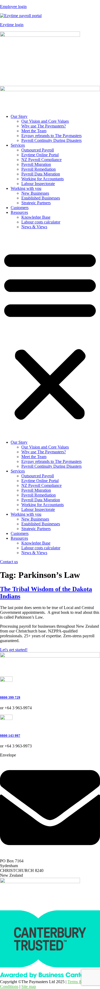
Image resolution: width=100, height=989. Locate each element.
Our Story (19, 116)
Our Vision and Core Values (45, 121)
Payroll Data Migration (40, 174)
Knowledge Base (35, 217)
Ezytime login (11, 24)
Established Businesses (40, 198)
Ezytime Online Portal (40, 155)
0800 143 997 (10, 736)
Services (18, 145)
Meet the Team (33, 131)
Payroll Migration (36, 164)
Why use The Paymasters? (43, 126)
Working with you (26, 188)
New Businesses (35, 193)
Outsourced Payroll (37, 150)
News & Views (34, 227)
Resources (19, 212)
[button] (50, 335)
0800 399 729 (10, 697)
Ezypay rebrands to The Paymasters (51, 135)
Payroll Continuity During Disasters (51, 140)
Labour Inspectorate (38, 183)
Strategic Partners (36, 203)
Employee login (13, 6)
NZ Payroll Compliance (41, 159)
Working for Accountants (42, 179)
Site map (28, 986)
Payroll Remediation (38, 169)
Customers (20, 207)
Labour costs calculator (40, 222)
